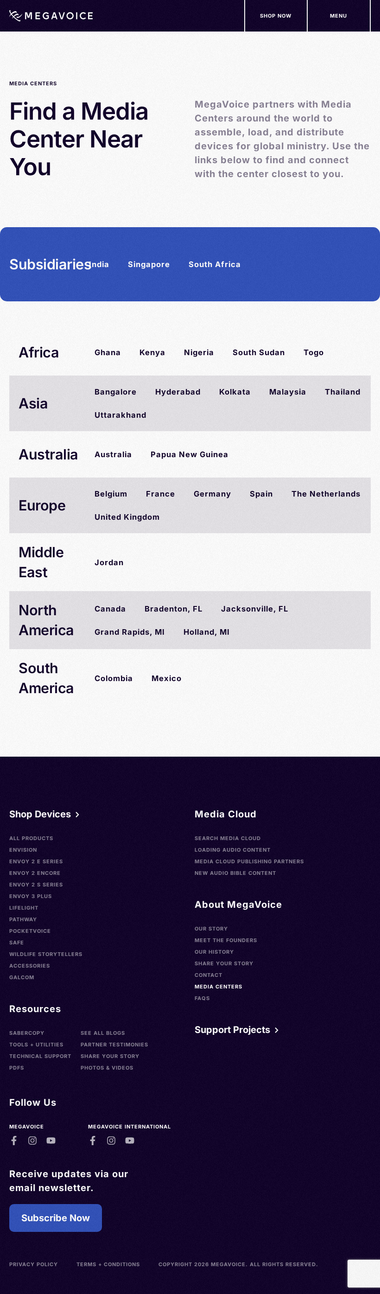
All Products (31, 838)
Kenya (152, 352)
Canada (110, 608)
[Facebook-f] (14, 1140)
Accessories (29, 966)
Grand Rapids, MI (130, 632)
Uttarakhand (120, 415)
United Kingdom (127, 517)
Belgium (111, 493)
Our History (214, 952)
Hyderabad (178, 391)
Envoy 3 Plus (30, 896)
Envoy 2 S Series (36, 884)
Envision (23, 850)
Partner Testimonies (114, 1044)
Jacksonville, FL (254, 608)
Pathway (23, 919)
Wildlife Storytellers (45, 954)
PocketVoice (30, 931)
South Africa (215, 264)
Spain (261, 493)
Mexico (167, 678)
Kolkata (235, 391)
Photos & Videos (107, 1068)
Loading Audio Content (233, 850)
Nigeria (199, 352)
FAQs (202, 998)
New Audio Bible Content (235, 873)
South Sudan (259, 352)
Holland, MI (207, 632)
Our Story (211, 928)
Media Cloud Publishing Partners (249, 861)
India (99, 264)
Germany (212, 493)
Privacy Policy (33, 1264)
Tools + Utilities (36, 1044)
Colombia (114, 678)
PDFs (16, 1068)
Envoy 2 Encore (35, 873)
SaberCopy (26, 1033)
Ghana (108, 352)
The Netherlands (326, 493)
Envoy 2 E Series (36, 861)
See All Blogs (103, 1033)
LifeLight (23, 908)
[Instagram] (32, 1140)
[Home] (51, 15)
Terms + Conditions (108, 1264)
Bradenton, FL (174, 608)
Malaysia (287, 391)
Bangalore (116, 391)
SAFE (16, 942)
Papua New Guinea (189, 454)
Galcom (21, 977)
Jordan (109, 562)
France (160, 493)
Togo (314, 352)
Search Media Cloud (228, 838)
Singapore (149, 264)
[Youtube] (51, 1140)
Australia (113, 454)
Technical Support (40, 1056)
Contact (208, 975)
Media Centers (218, 986)
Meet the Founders (226, 940)
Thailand (343, 391)
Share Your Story (110, 1056)
